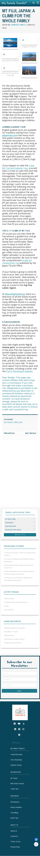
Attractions (10, 519)
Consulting (14, 813)
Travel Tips (14, 789)
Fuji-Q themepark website (19, 371)
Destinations (10, 526)
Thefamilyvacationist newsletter (14, 628)
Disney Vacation (16, 807)
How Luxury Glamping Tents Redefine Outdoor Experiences (19, 560)
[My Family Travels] (20, 712)
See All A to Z (20, 535)
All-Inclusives (15, 802)
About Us (14, 831)
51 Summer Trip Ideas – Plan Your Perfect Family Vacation (19, 554)
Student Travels (16, 765)
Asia (20, 422)
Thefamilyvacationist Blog (12, 643)
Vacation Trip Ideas (13, 530)
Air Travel (14, 778)
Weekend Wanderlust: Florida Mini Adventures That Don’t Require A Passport (19, 572)
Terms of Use (15, 842)
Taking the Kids (9, 635)
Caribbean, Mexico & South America (15, 602)
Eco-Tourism (8, 422)
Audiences (9, 523)
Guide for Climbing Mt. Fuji (17, 261)
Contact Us (14, 836)
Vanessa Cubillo (18, 25)
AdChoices (16, 743)
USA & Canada (9, 599)
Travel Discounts (16, 754)
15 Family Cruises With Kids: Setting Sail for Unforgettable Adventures (18, 579)
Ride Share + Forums (11, 632)
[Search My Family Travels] (33, 3)
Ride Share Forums (17, 783)
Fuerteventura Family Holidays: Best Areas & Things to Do (18, 566)
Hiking (16, 422)
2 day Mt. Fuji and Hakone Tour (18, 167)
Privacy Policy (15, 847)
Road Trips (14, 818)
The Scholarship (16, 760)
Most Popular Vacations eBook (14, 639)
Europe (6, 606)
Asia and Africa (9, 610)
